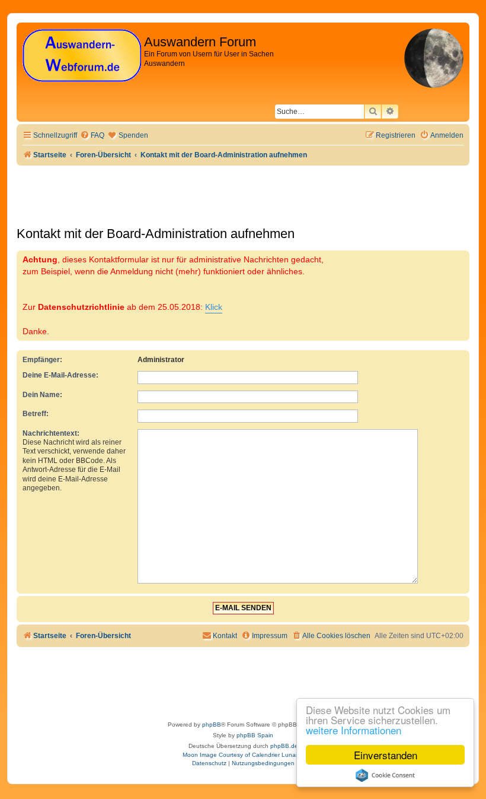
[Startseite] (82, 56)
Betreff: (36, 414)
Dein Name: (42, 395)
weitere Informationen (353, 730)
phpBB (211, 724)
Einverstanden (385, 754)
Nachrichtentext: (51, 433)
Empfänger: (42, 360)
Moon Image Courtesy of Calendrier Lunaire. (243, 755)
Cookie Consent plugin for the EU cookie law (385, 775)
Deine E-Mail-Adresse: (60, 375)
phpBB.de (284, 746)
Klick (213, 307)
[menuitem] (92, 136)
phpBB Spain (254, 735)
